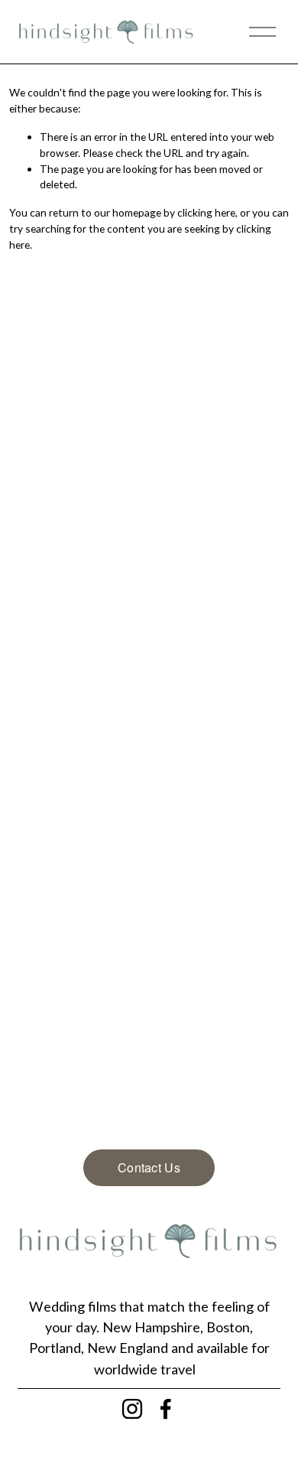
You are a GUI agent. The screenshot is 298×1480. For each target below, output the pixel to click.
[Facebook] (166, 1409)
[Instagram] (132, 1409)
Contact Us (149, 1167)
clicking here (206, 212)
